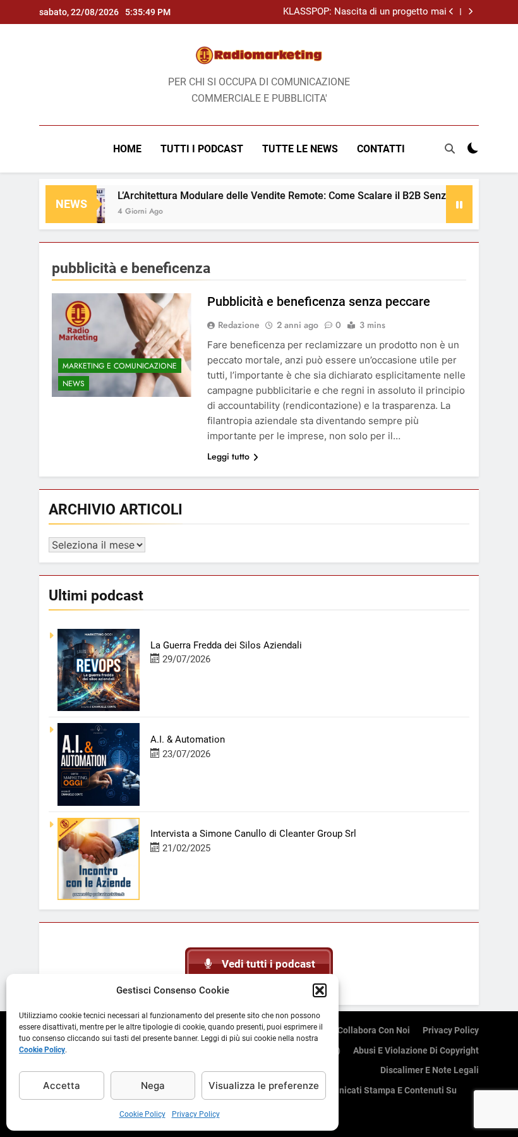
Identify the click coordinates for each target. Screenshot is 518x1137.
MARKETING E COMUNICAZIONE (120, 366)
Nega (153, 1085)
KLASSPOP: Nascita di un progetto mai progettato (365, 12)
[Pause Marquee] (459, 204)
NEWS (74, 383)
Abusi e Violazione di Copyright (416, 1050)
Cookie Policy (42, 1049)
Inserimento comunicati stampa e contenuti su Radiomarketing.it (361, 1097)
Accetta (61, 1085)
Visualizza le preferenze (263, 1085)
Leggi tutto (228, 456)
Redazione (239, 325)
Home (127, 149)
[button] (319, 990)
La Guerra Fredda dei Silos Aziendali (226, 645)
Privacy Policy (196, 1114)
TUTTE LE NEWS (300, 149)
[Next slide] (470, 11)
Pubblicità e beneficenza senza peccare (318, 301)
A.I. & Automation (187, 739)
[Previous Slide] (451, 11)
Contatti (381, 149)
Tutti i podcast (201, 149)
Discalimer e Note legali (429, 1070)
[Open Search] (450, 148)
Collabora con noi (373, 1030)
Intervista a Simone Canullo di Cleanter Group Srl (253, 833)
